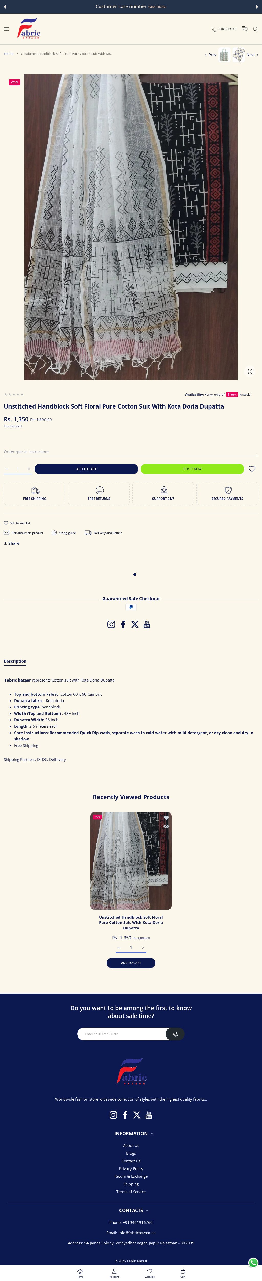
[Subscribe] (175, 1034)
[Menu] (6, 29)
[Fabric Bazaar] (28, 28)
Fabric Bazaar (137, 1261)
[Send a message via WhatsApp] (253, 1263)
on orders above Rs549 (167, 7)
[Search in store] (255, 29)
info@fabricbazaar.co (137, 1232)
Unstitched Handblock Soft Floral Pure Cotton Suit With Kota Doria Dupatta (131, 922)
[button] (5, 7)
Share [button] (13, 543)
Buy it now (192, 469)
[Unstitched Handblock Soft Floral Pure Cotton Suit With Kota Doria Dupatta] (131, 861)
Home (8, 53)
